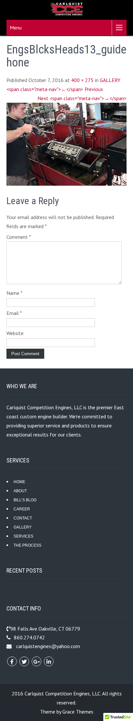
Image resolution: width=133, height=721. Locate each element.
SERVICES (23, 536)
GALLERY (110, 80)
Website (15, 333)
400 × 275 (82, 80)
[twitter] (24, 661)
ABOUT (20, 491)
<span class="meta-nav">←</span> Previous (54, 89)
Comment (18, 237)
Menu (16, 27)
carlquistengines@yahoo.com (48, 646)
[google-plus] (36, 661)
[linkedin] (49, 661)
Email (14, 313)
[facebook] (12, 661)
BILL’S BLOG (25, 500)
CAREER (22, 509)
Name (14, 293)
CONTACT (23, 518)
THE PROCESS (27, 545)
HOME (19, 482)
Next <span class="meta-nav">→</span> (82, 98)
